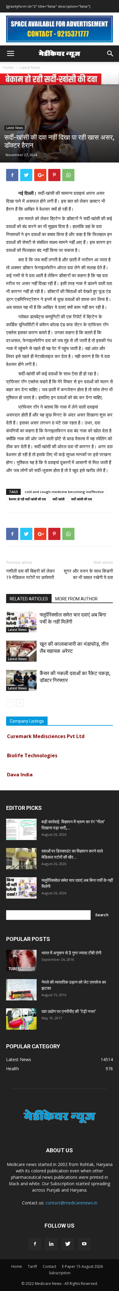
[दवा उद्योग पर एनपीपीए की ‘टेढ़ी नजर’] (21, 1019)
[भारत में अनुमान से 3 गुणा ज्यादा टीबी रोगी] (21, 960)
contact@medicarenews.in (71, 1203)
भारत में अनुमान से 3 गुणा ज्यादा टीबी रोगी (71, 952)
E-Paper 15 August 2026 (82, 1266)
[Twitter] (68, 1244)
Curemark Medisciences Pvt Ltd (46, 733)
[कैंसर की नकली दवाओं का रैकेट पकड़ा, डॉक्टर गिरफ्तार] (21, 680)
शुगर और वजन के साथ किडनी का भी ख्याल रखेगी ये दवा (88, 574)
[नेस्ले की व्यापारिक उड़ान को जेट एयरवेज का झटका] (21, 989)
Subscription (59, 1272)
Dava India (20, 771)
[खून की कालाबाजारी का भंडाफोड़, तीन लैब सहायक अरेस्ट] (21, 651)
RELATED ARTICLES (29, 598)
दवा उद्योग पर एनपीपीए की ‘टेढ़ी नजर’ (68, 1011)
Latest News (30, 67)
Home (8, 67)
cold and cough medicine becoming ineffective (64, 491)
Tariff (32, 1266)
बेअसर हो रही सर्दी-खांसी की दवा (27, 499)
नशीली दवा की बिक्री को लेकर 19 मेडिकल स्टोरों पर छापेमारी (30, 574)
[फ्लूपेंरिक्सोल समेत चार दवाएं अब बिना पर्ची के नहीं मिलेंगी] (21, 621)
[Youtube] (84, 1244)
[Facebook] (35, 1244)
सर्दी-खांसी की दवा (81, 499)
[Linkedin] (51, 1244)
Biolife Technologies (32, 752)
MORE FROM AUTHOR (76, 598)
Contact (49, 1266)
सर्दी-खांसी (58, 499)
